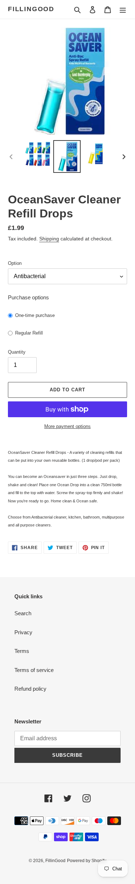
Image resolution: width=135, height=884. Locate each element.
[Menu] (122, 9)
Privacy (23, 632)
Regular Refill (29, 333)
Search (22, 613)
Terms (21, 651)
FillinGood (31, 9)
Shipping (49, 238)
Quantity (17, 352)
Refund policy (30, 689)
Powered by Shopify (86, 860)
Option (15, 263)
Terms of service (34, 670)
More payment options (67, 426)
